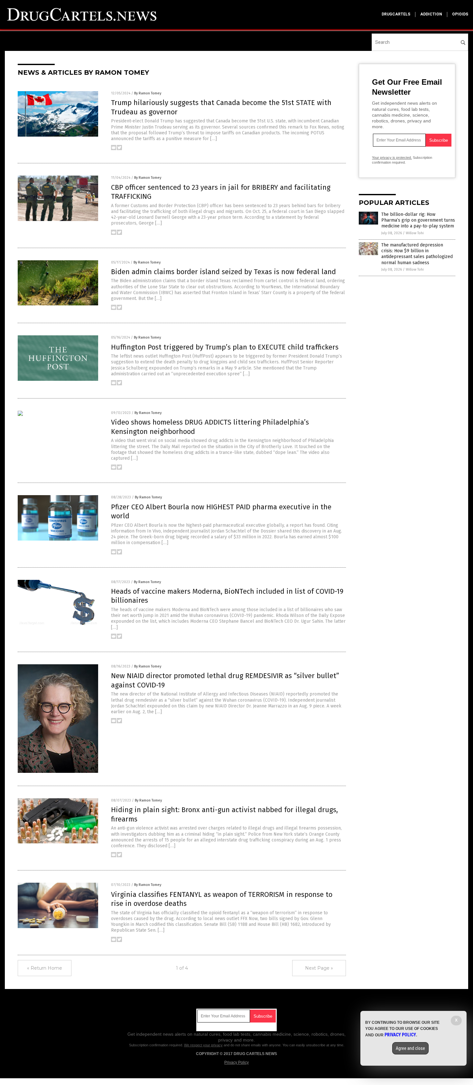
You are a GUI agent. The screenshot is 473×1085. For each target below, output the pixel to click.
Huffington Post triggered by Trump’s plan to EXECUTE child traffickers (225, 347)
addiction (431, 14)
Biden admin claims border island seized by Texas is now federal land (223, 271)
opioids (460, 14)
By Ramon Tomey (147, 93)
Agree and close (410, 1048)
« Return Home (44, 968)
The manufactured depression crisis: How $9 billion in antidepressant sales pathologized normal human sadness (417, 253)
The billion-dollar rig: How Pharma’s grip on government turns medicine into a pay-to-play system (418, 220)
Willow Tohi (415, 233)
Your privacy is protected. (392, 157)
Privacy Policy (236, 1062)
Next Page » (319, 968)
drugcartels (396, 14)
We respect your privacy (203, 1045)
